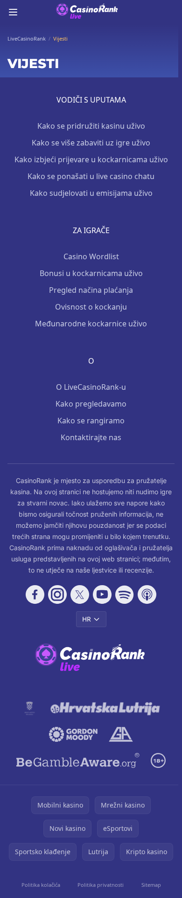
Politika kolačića (40, 884)
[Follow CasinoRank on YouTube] (102, 594)
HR (86, 619)
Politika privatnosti (100, 884)
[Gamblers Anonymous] (121, 734)
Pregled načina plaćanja (91, 290)
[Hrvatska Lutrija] (105, 708)
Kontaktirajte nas (91, 437)
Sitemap (151, 884)
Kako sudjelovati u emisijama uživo (91, 193)
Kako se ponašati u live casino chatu (91, 176)
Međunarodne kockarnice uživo (91, 323)
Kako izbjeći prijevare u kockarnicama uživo (91, 159)
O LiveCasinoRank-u (91, 387)
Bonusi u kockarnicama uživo (91, 273)
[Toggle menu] (13, 12)
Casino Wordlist (91, 256)
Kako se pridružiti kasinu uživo (91, 126)
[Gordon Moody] (73, 734)
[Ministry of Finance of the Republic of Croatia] (30, 708)
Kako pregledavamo (91, 404)
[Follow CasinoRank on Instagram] (57, 594)
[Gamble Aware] (78, 760)
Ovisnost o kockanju (91, 307)
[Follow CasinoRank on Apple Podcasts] (147, 594)
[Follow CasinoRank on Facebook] (35, 594)
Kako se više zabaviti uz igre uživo (91, 143)
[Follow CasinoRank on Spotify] (124, 594)
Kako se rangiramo (91, 420)
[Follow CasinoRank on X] (79, 594)
